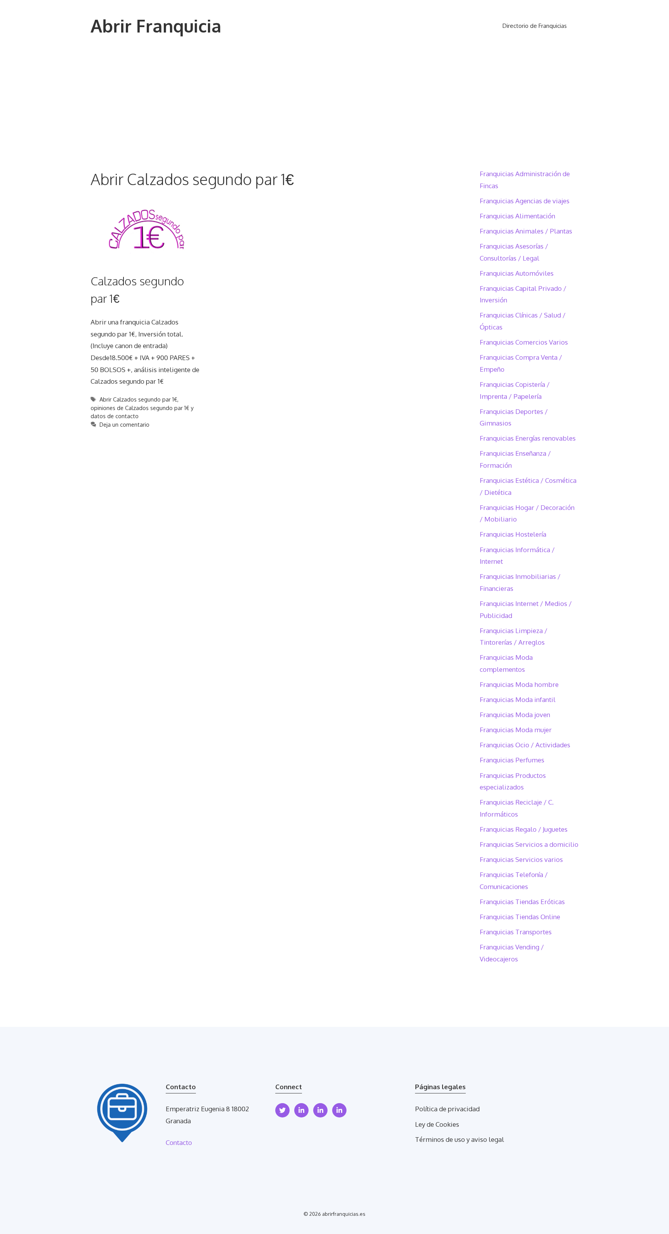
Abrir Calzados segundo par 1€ (138, 399)
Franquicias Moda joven (515, 715)
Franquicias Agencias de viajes (525, 201)
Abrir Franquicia (156, 26)
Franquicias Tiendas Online (520, 917)
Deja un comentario (124, 424)
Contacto (179, 1142)
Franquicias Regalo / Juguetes (524, 829)
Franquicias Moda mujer (516, 730)
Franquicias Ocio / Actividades (525, 745)
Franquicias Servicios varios (521, 859)
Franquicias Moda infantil (518, 699)
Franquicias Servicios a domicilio (529, 844)
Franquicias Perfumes (512, 760)
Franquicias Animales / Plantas (526, 231)
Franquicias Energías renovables (528, 438)
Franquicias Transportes (516, 932)
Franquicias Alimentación (517, 216)
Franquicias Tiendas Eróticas (522, 902)
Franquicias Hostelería (513, 534)
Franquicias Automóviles (517, 273)
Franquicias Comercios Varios (524, 342)
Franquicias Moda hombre (519, 684)
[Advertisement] (334, 110)
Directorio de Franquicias (535, 25)
